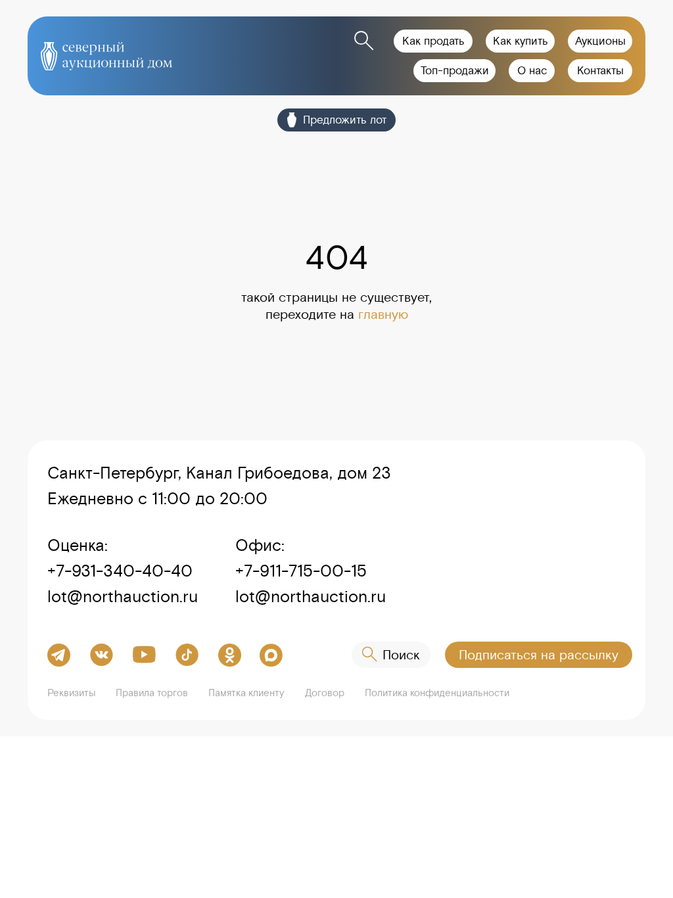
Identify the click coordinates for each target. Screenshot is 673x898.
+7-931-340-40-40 (120, 570)
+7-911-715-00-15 (301, 570)
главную (383, 313)
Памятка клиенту (246, 692)
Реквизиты (71, 692)
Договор (324, 692)
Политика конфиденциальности (437, 692)
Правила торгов (152, 692)
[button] (538, 655)
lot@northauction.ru (122, 596)
